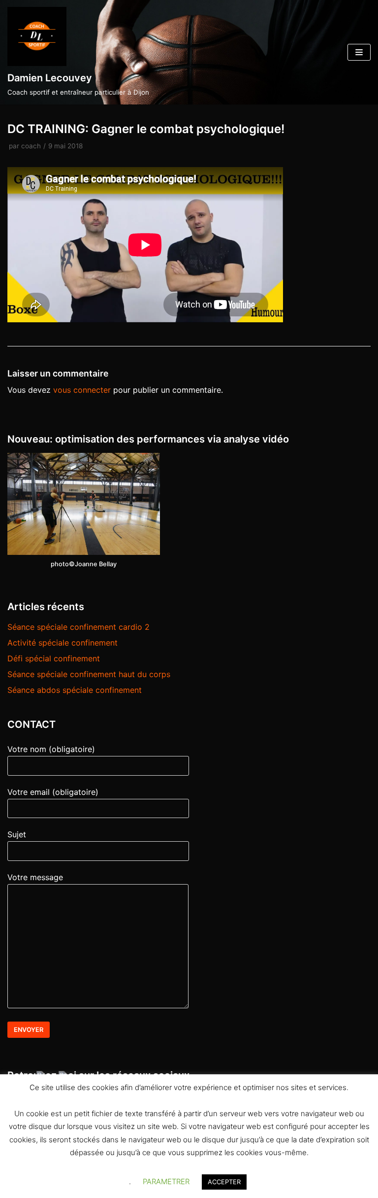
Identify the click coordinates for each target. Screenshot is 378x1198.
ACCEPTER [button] (224, 1182)
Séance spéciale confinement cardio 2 (78, 627)
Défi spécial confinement (53, 658)
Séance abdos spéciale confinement (74, 690)
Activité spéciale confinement (62, 643)
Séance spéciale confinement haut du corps (88, 674)
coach (31, 146)
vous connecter (82, 390)
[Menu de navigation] (359, 52)
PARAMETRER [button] (166, 1181)
